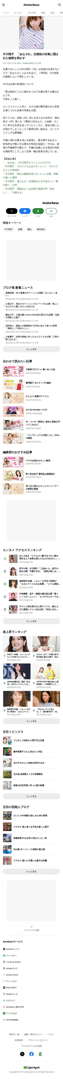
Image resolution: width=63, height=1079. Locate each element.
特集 (43, 12)
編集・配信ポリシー (33, 1034)
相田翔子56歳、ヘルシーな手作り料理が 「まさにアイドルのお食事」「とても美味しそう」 (38, 584)
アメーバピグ (11, 981)
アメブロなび (11, 1013)
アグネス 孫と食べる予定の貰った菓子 (31, 826)
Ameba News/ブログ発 (31, 63)
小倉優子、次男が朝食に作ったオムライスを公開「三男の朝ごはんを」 (32, 338)
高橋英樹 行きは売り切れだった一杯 (30, 838)
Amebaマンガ (12, 994)
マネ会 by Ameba (13, 962)
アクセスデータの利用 (31, 1046)
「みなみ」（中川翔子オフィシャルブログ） (28, 162)
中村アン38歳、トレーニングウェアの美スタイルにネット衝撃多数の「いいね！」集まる (18, 658)
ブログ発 (32, 12)
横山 (30, 229)
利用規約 (19, 1040)
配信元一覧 (14, 1034)
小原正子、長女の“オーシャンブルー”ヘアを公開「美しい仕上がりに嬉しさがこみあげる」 (32, 305)
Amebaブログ (12, 968)
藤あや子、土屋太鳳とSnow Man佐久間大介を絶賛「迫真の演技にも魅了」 (32, 316)
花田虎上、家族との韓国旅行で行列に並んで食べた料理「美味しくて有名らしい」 (31, 327)
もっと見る (31, 349)
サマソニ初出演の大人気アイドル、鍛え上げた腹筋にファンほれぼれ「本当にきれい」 (38, 609)
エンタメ (18, 12)
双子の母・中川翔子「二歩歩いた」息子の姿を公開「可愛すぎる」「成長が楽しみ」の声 (38, 571)
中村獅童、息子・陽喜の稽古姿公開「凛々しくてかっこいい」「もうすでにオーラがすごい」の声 (38, 596)
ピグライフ (10, 1000)
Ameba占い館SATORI (15, 1007)
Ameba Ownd (12, 975)
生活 (52, 12)
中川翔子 (9, 229)
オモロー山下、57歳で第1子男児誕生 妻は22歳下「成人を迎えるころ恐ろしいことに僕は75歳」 (48, 658)
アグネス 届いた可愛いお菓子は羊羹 (30, 860)
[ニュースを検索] (59, 5)
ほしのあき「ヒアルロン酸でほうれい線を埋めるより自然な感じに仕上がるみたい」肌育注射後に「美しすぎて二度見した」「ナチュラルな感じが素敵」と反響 (38, 560)
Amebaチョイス (12, 949)
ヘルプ (51, 1034)
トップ (6, 12)
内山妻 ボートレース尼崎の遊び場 (29, 849)
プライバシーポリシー (38, 1040)
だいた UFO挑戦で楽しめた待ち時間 (30, 815)
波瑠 (20, 229)
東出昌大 (41, 229)
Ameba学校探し (12, 1020)
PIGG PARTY (11, 987)
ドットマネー (11, 955)
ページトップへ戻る (31, 930)
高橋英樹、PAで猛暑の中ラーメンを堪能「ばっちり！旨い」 (31, 294)
